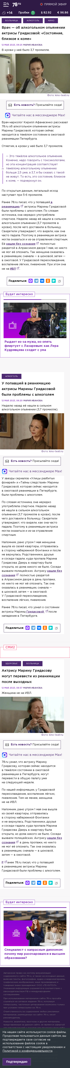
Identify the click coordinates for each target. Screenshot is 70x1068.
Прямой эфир (55, 4)
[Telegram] (36, 281)
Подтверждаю (16, 1061)
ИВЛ (13, 269)
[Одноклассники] (48, 281)
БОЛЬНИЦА (11, 21)
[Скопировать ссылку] (59, 281)
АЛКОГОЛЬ (33, 21)
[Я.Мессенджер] (54, 281)
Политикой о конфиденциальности (27, 1051)
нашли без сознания (20, 244)
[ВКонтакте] (42, 281)
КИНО (51, 21)
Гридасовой (35, 612)
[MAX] (31, 281)
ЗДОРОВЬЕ (11, 663)
